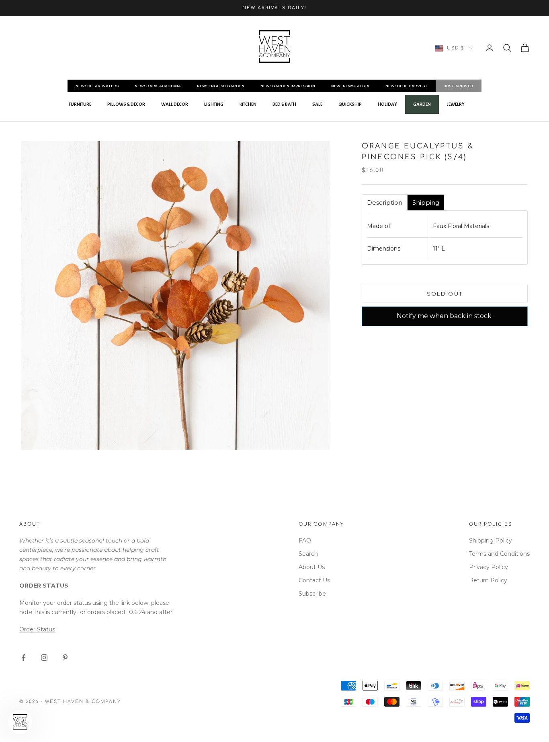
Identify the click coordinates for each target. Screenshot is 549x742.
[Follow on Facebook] (23, 658)
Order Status (37, 629)
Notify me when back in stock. (445, 316)
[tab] (385, 202)
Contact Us (314, 580)
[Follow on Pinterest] (65, 658)
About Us (312, 567)
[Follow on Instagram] (44, 658)
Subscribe (312, 593)
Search (308, 553)
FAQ (305, 540)
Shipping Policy (490, 540)
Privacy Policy (488, 567)
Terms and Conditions (499, 553)
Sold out (445, 293)
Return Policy (488, 580)
